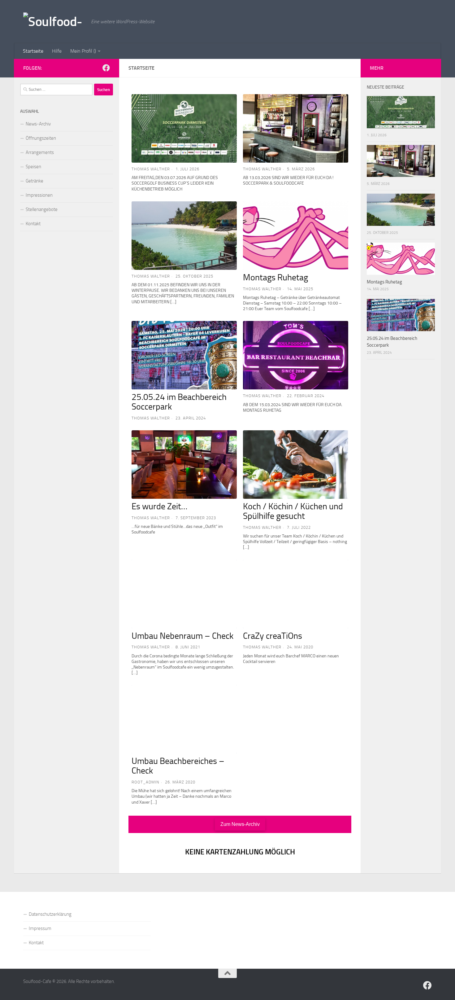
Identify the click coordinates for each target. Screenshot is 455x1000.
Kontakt (33, 223)
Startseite (33, 51)
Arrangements (40, 152)
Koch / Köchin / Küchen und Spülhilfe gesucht (293, 511)
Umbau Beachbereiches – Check (178, 766)
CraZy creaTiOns (272, 636)
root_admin (145, 782)
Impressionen (39, 195)
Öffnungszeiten (41, 138)
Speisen (33, 166)
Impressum (40, 928)
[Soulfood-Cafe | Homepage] (54, 21)
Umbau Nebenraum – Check (182, 636)
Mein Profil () (83, 51)
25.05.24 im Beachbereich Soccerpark (179, 402)
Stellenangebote (42, 209)
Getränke (34, 181)
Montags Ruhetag (275, 277)
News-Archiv (38, 124)
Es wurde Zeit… (159, 506)
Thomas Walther (151, 169)
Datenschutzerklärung (50, 914)
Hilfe (57, 51)
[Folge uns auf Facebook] (106, 68)
